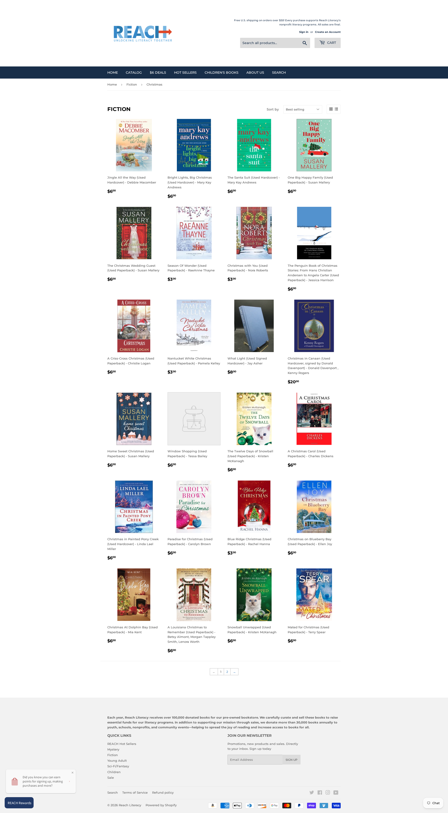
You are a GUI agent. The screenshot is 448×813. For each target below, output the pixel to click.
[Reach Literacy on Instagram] (328, 793)
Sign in (303, 32)
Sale (110, 777)
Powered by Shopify (161, 805)
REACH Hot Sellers (121, 744)
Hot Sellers (185, 72)
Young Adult (117, 760)
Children (114, 772)
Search (279, 72)
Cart (331, 43)
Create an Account (328, 32)
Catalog (134, 72)
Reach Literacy (130, 805)
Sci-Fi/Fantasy (118, 766)
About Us (255, 72)
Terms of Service (135, 792)
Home (112, 72)
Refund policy (163, 792)
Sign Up (292, 759)
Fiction (131, 84)
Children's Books (221, 72)
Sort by (273, 109)
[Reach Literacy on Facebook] (319, 793)
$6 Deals (158, 72)
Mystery (113, 749)
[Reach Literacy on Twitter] (311, 793)
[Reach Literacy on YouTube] (335, 793)
